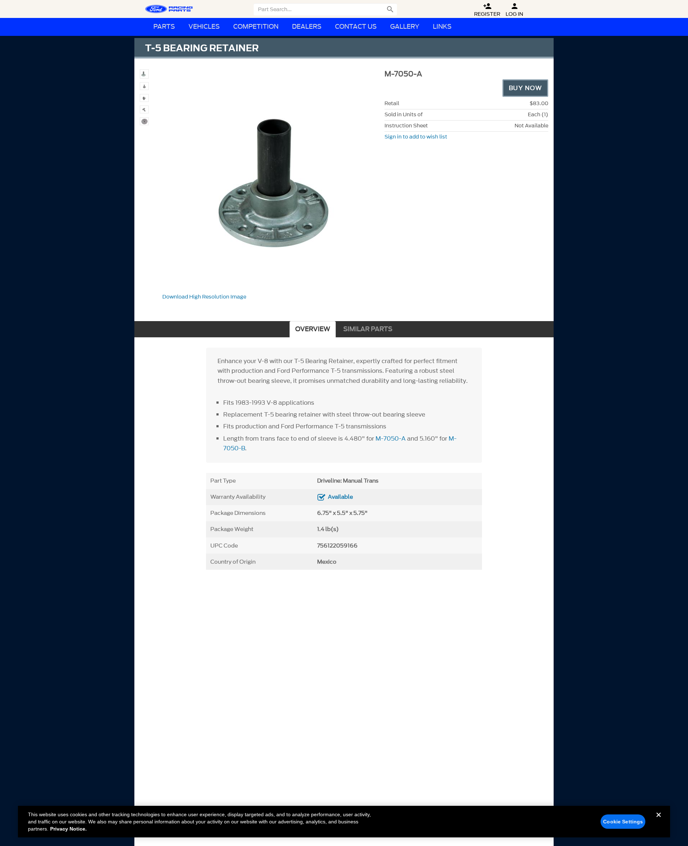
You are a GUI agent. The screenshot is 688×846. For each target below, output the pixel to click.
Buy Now (525, 88)
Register (487, 10)
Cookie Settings (623, 821)
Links (442, 26)
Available (340, 497)
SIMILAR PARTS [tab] (367, 329)
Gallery (404, 26)
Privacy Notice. (68, 829)
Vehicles (204, 26)
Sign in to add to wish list (415, 137)
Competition (255, 26)
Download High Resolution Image (204, 297)
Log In (514, 10)
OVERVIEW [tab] (312, 329)
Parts (164, 26)
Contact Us (356, 26)
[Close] (658, 820)
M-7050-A (391, 438)
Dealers (306, 26)
